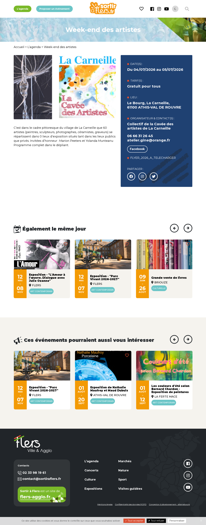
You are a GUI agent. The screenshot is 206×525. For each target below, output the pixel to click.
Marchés (124, 461)
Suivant (188, 228)
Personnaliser (176, 520)
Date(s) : (136, 64)
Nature (123, 470)
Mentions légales (104, 504)
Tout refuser (157, 520)
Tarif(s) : (136, 80)
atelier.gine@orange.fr (148, 140)
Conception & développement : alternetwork (169, 504)
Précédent (174, 228)
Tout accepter (135, 520)
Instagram (159, 9)
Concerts (91, 470)
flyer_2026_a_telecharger (153, 158)
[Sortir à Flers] (103, 8)
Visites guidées (130, 488)
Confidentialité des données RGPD (130, 504)
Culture (90, 479)
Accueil (19, 47)
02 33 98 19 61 (34, 473)
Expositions (93, 488)
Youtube (166, 9)
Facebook (152, 9)
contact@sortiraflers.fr (41, 479)
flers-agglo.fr (35, 497)
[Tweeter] (142, 176)
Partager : (135, 169)
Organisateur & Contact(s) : (152, 118)
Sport (122, 479)
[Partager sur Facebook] (131, 176)
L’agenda (22, 8)
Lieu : (134, 97)
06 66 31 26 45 (140, 136)
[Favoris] (142, 8)
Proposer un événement (54, 8)
